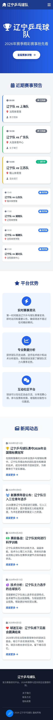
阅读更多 (10, 474)
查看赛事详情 (25, 55)
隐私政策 (26, 701)
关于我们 (26, 693)
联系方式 (26, 697)
